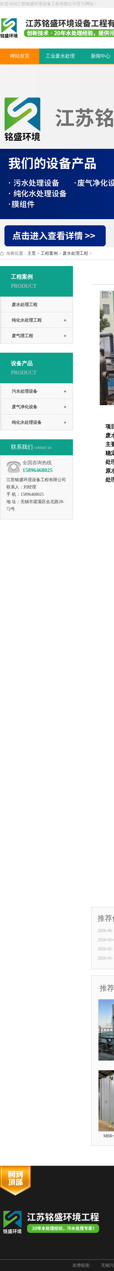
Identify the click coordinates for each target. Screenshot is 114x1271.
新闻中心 (100, 56)
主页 (31, 253)
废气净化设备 (24, 407)
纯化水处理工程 (27, 320)
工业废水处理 (60, 56)
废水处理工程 (75, 253)
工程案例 (49, 253)
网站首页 (19, 56)
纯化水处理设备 (27, 422)
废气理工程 (22, 335)
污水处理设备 (24, 391)
